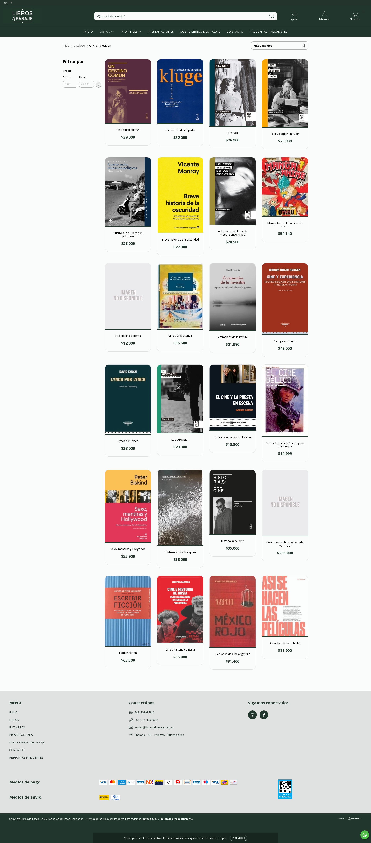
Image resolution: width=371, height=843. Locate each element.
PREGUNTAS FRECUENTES (269, 31)
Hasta (82, 77)
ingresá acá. (149, 819)
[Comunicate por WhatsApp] (364, 834)
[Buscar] (272, 16)
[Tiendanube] (350, 819)
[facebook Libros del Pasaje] (11, 2)
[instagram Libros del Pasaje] (6, 2)
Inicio (66, 45)
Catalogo (79, 45)
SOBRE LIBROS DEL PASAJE (200, 31)
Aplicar (98, 85)
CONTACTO (235, 31)
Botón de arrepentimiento (176, 819)
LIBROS (105, 31)
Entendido (238, 838)
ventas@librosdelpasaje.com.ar (153, 727)
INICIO (88, 31)
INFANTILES (129, 31)
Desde (66, 77)
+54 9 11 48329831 (146, 720)
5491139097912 (144, 712)
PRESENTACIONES (161, 31)
